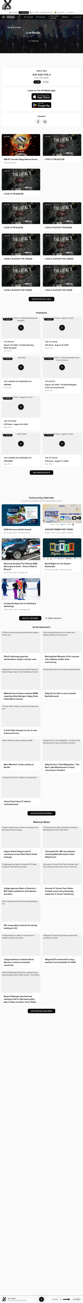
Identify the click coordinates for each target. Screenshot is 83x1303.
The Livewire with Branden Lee (18, 381)
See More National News (41, 1011)
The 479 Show (51, 342)
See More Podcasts (41, 472)
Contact (78, 17)
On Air (19, 17)
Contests (29, 17)
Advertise (71, 12)
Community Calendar (54, 17)
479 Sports (9, 342)
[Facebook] (38, 122)
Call (38, 82)
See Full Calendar (30, 618)
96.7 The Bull (35, 12)
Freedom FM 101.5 (48, 12)
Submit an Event (54, 618)
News (66, 17)
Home (12, 17)
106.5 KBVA (14, 12)
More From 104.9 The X (41, 299)
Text (46, 82)
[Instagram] (45, 122)
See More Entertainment (41, 813)
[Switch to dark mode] (3, 17)
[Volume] (60, 1299)
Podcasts (41, 17)
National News (41, 822)
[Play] (41, 1299)
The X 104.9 (24, 12)
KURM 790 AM (60, 12)
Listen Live (35, 41)
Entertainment (41, 627)
